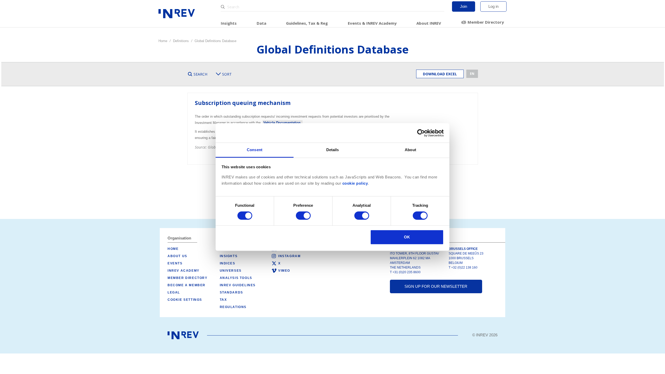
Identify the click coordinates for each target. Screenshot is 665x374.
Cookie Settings (185, 300)
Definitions (181, 41)
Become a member (186, 285)
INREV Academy (184, 270)
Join (463, 6)
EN (472, 73)
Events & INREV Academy (372, 23)
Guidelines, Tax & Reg (307, 23)
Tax (223, 300)
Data (261, 23)
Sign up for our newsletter (435, 286)
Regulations (233, 307)
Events (175, 263)
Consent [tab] (254, 150)
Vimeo (284, 270)
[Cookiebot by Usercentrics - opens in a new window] (421, 133)
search (200, 74)
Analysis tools (236, 278)
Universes (231, 270)
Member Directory (486, 22)
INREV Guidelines (238, 285)
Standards (231, 292)
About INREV (428, 23)
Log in (493, 6)
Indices (227, 263)
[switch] (303, 215)
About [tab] (410, 150)
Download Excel (440, 73)
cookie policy (355, 183)
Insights (229, 23)
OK (407, 237)
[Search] (223, 7)
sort (227, 74)
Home (162, 41)
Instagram (289, 256)
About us (177, 256)
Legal (174, 292)
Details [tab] (332, 150)
